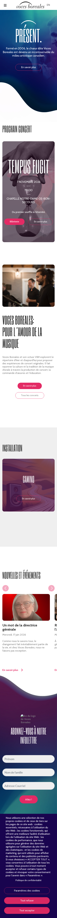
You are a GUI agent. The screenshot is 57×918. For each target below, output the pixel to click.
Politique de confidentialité (28, 880)
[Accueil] (30, 4)
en (48, 4)
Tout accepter (27, 910)
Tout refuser (27, 900)
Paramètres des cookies (27, 890)
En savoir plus (28, 67)
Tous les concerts (29, 395)
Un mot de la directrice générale (19, 627)
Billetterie (14, 221)
